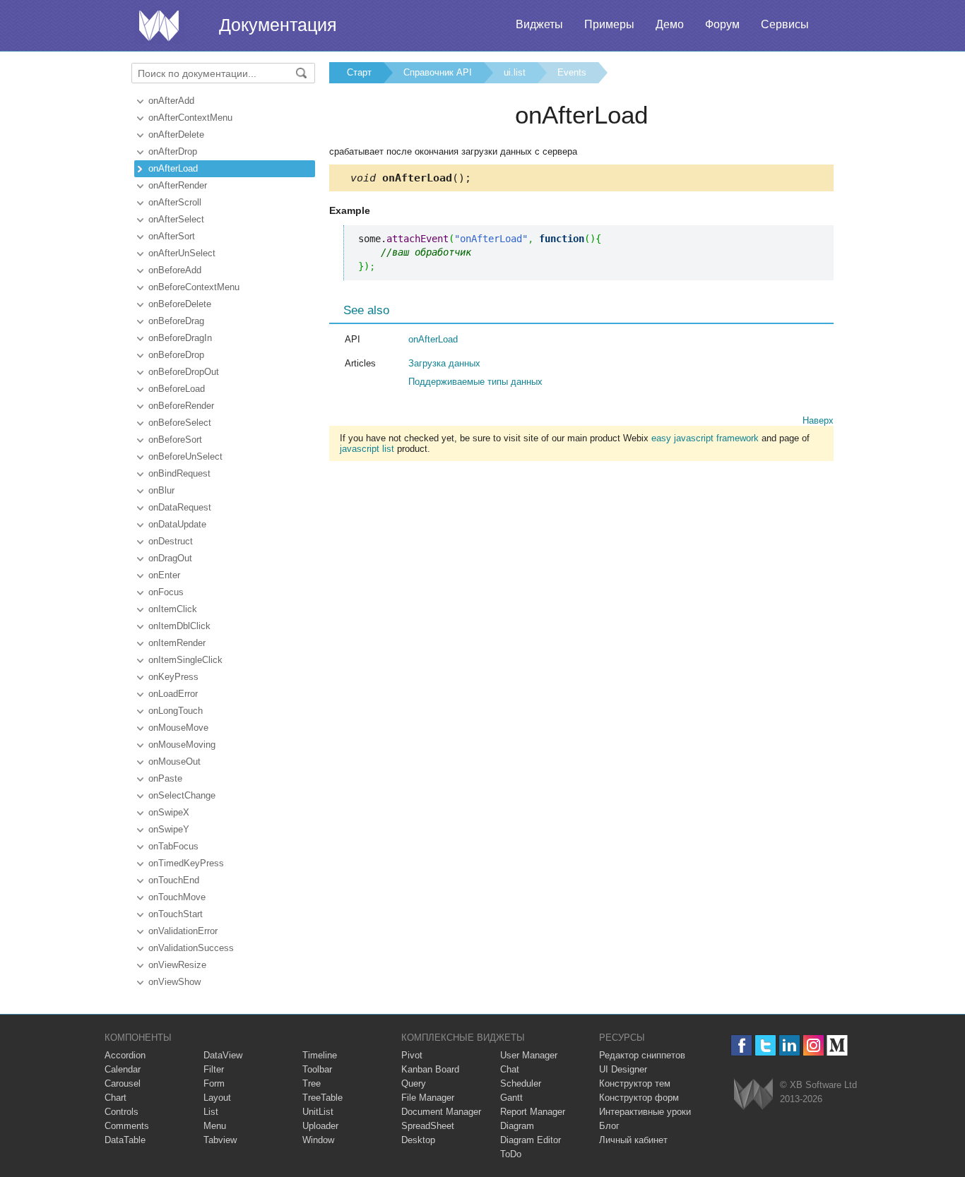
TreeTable (322, 1097)
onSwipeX (168, 812)
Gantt (511, 1097)
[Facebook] (741, 1045)
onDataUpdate (177, 524)
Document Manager (441, 1111)
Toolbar (317, 1069)
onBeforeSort (175, 439)
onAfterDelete (176, 134)
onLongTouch (175, 710)
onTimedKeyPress (186, 863)
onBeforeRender (181, 405)
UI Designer (623, 1069)
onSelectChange (181, 795)
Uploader (320, 1126)
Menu (214, 1126)
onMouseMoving (181, 744)
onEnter (164, 575)
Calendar (123, 1069)
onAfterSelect (176, 219)
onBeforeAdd (174, 270)
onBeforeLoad (176, 388)
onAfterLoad (173, 168)
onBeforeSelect (179, 422)
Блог (609, 1126)
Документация (278, 25)
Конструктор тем (634, 1083)
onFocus (166, 592)
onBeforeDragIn (180, 338)
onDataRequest (179, 507)
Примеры (609, 24)
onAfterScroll (174, 202)
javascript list (367, 448)
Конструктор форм (639, 1097)
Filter (213, 1069)
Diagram (517, 1126)
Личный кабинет (633, 1140)
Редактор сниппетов (642, 1055)
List (210, 1111)
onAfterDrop (172, 151)
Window (318, 1140)
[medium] (837, 1045)
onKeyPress (173, 676)
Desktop (418, 1140)
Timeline (319, 1055)
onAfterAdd (171, 100)
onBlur (161, 490)
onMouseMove (178, 727)
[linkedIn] (789, 1045)
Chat (509, 1069)
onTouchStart (175, 914)
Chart (115, 1097)
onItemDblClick (179, 626)
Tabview (220, 1140)
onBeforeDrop (176, 354)
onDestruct (170, 541)
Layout (217, 1097)
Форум (722, 24)
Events (571, 72)
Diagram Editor (530, 1140)
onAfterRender (177, 185)
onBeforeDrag (176, 321)
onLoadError (173, 693)
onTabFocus (173, 846)
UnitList (317, 1111)
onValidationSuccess (191, 948)
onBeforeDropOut (183, 371)
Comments (127, 1126)
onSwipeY (168, 829)
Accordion (125, 1055)
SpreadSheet (427, 1126)
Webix (753, 1094)
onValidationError (183, 931)
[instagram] (813, 1045)
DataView (222, 1055)
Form (214, 1083)
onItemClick (172, 609)
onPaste (165, 778)
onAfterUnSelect (181, 253)
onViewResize (177, 965)
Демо (670, 24)
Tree (311, 1083)
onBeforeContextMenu (193, 287)
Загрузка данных (444, 363)
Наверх (818, 420)
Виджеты (539, 24)
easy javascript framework (705, 438)
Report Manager (532, 1111)
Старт (359, 72)
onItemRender (177, 643)
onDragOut (170, 558)
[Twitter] (765, 1045)
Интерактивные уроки (645, 1111)
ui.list (515, 72)
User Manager (528, 1055)
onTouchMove (177, 897)
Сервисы (785, 24)
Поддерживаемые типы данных (475, 381)
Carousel (123, 1083)
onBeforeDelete (179, 304)
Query (413, 1083)
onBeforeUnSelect (185, 456)
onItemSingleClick (185, 660)
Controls (121, 1111)
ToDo (510, 1154)
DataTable (125, 1140)
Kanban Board (430, 1069)
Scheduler (520, 1083)
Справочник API (437, 72)
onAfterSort (171, 236)
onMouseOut (174, 761)
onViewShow (174, 981)
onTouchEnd (173, 880)
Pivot (411, 1055)
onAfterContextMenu (190, 117)
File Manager (427, 1097)
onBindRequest (179, 473)
